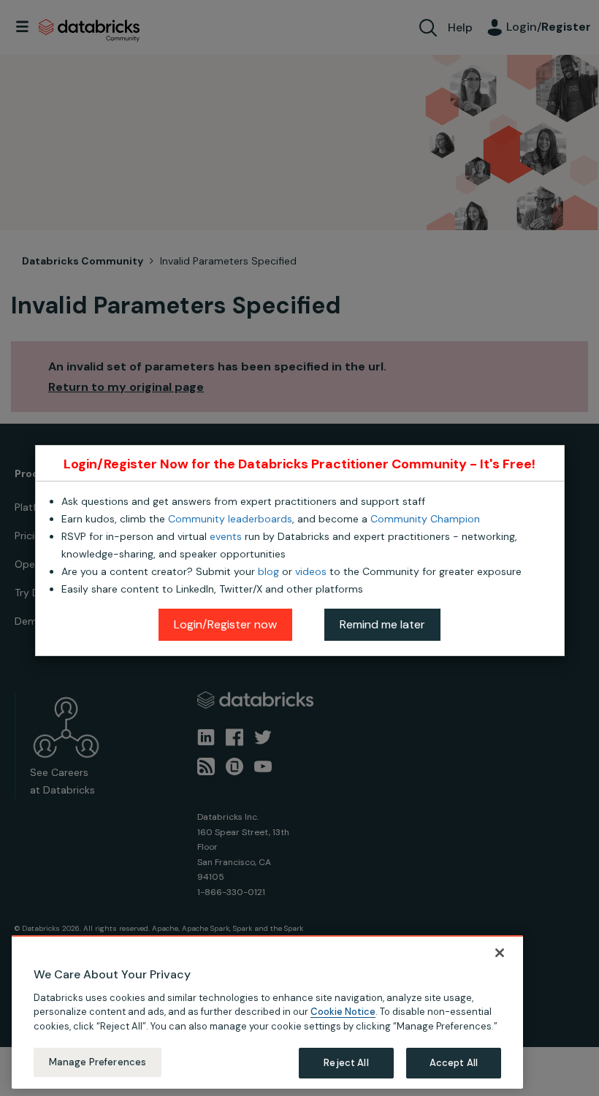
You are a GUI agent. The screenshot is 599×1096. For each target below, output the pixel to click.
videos (311, 571)
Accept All (454, 1063)
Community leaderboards (230, 518)
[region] (267, 1012)
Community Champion (425, 518)
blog (268, 571)
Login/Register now (225, 624)
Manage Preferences (97, 1062)
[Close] (500, 953)
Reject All (346, 1063)
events (226, 536)
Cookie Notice (342, 1011)
